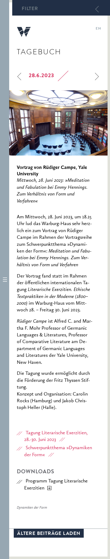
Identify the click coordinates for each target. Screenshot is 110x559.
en (98, 29)
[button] (4, 279)
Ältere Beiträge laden (48, 534)
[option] (58, 123)
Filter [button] (30, 9)
